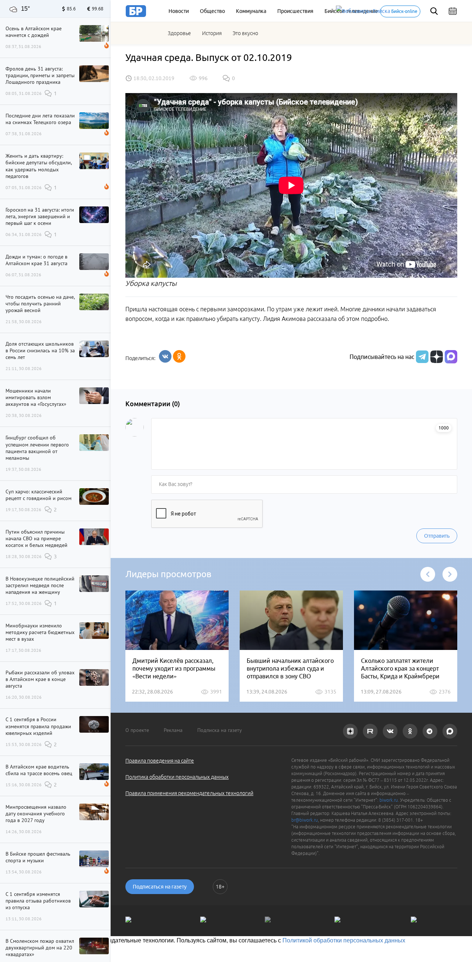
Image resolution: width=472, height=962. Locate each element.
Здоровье (179, 33)
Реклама (173, 730)
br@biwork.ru (304, 820)
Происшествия (295, 11)
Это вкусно (245, 33)
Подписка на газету (219, 730)
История (212, 33)
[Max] (451, 356)
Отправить (437, 536)
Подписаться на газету (160, 887)
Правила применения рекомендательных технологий (189, 793)
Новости (179, 11)
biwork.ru (388, 800)
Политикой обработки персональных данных (343, 940)
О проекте (137, 730)
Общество (212, 11)
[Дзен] (435, 356)
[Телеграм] (421, 356)
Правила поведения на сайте (159, 761)
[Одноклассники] (179, 356)
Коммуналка (251, 11)
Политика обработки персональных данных (177, 777)
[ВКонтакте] (165, 356)
